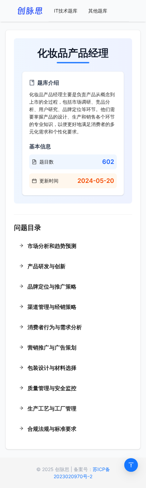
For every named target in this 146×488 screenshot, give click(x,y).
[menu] (89, 11)
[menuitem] (66, 11)
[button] (73, 246)
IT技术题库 (65, 11)
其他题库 (97, 11)
